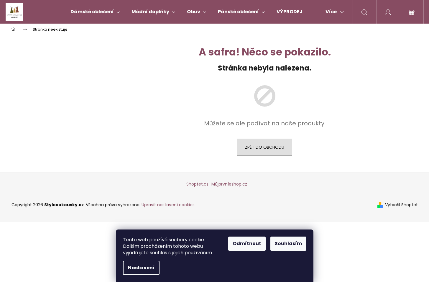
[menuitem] (95, 12)
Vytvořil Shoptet (401, 205)
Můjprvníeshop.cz (229, 184)
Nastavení (141, 267)
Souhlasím (288, 243)
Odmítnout (247, 243)
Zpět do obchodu (264, 147)
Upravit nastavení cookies (168, 205)
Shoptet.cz (197, 184)
